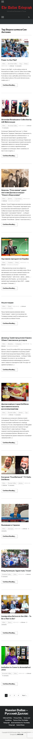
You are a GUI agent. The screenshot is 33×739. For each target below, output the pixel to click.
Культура (10, 528)
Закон (9, 622)
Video (3, 63)
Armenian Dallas (12, 63)
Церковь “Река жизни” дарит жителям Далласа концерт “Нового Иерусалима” (14, 192)
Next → (24, 695)
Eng (20, 63)
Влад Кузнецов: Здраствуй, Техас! (16, 571)
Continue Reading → (9, 85)
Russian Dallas (12, 412)
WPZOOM (20, 734)
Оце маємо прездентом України (15, 259)
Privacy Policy (18, 718)
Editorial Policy (7, 718)
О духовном (18, 198)
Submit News (20, 725)
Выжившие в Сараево (10, 525)
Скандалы (18, 344)
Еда (26, 412)
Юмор (26, 63)
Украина (10, 262)
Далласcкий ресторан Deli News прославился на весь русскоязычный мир (15, 406)
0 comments (18, 66)
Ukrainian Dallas (6, 574)
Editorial (12, 66)
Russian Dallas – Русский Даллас (16, 711)
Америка (10, 344)
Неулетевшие (7, 303)
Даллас (10, 198)
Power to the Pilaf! (9, 60)
